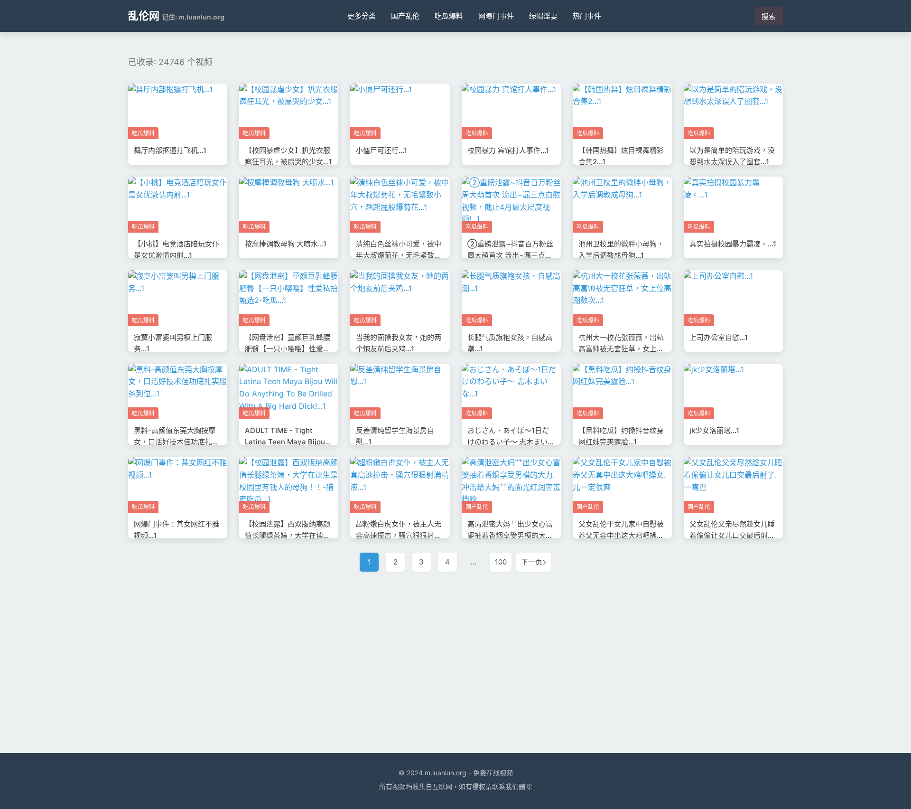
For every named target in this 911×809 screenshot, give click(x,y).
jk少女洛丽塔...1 (714, 430)
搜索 (769, 16)
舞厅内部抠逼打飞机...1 (170, 150)
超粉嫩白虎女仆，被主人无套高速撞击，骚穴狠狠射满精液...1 (398, 535)
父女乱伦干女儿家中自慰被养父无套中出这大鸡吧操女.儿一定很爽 (622, 535)
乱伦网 (143, 15)
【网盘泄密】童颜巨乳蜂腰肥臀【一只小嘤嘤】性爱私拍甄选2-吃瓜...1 (287, 349)
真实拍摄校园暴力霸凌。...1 (732, 243)
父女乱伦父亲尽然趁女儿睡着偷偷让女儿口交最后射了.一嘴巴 (733, 535)
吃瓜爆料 (449, 15)
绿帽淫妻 (543, 15)
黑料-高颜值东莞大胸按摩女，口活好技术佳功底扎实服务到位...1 (176, 442)
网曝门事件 (496, 15)
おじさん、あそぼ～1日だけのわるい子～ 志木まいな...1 (508, 442)
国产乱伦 (405, 15)
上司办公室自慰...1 (718, 337)
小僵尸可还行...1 (381, 150)
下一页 (531, 561)
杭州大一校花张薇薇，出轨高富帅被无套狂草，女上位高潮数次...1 (621, 349)
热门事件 (587, 15)
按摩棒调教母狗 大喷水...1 (285, 243)
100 (501, 561)
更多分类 (361, 15)
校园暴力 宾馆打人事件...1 (508, 150)
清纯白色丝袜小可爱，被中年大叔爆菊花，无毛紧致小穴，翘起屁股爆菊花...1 (398, 255)
